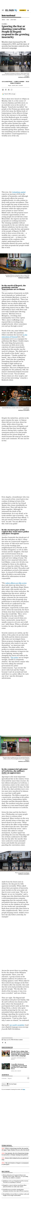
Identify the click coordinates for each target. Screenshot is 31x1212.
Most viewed (5, 1171)
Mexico (3, 19)
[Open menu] (3, 10)
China (7, 19)
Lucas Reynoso (7, 81)
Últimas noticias (7, 1145)
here (24, 1089)
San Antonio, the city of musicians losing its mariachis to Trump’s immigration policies (15, 1154)
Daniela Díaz (14, 1071)
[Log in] (28, 10)
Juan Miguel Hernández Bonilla (18, 1057)
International (8, 15)
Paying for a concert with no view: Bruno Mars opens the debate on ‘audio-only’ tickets (15, 1186)
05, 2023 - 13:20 (17, 85)
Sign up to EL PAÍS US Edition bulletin (13, 1039)
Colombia (4, 1078)
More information (5, 1085)
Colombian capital (19, 192)
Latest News (13, 19)
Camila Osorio (19, 81)
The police (14, 657)
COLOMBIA (4, 24)
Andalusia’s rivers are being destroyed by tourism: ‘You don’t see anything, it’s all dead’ (15, 1181)
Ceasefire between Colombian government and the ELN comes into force (19, 1066)
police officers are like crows (15, 583)
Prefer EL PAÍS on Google (9, 94)
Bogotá (9, 1078)
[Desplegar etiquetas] (28, 1078)
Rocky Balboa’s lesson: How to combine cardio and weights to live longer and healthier (16, 1194)
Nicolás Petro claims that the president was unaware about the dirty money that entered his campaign (20, 1054)
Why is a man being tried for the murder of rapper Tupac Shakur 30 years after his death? (15, 1149)
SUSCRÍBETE (22, 10)
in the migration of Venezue (14, 336)
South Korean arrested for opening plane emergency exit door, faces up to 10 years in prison (16, 1190)
